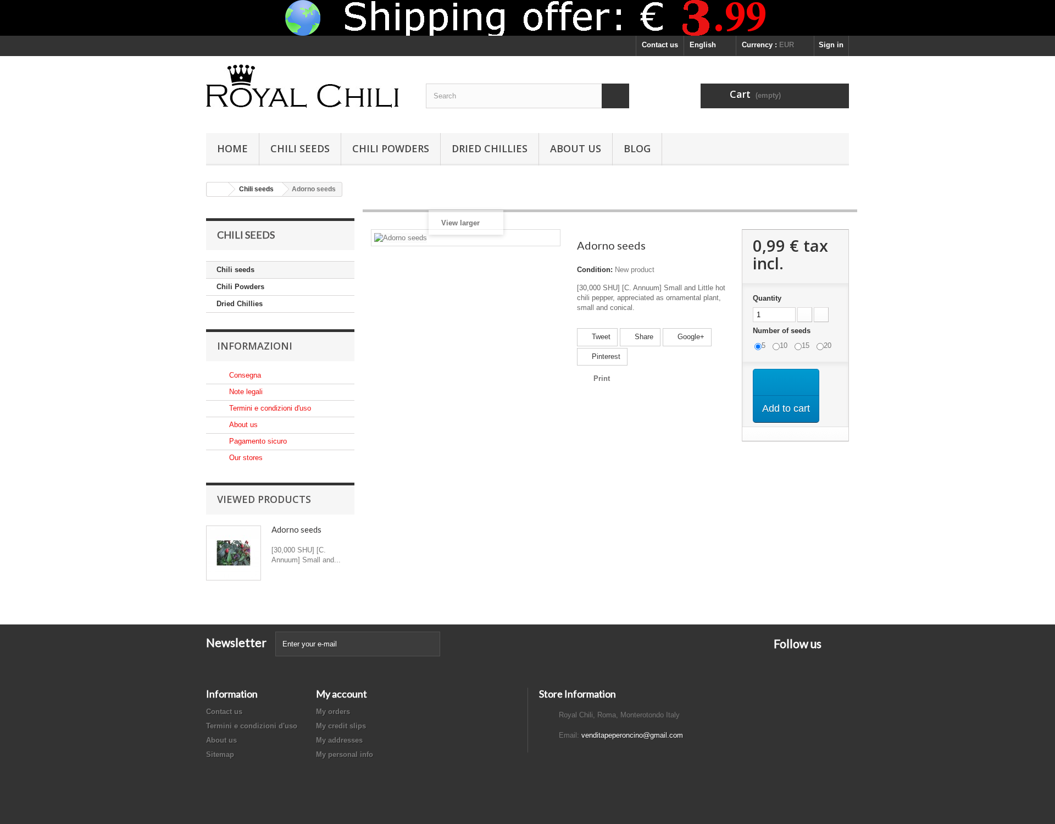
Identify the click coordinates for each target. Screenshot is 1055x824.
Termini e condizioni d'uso (269, 408)
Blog (637, 148)
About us (575, 148)
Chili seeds (300, 148)
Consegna (244, 375)
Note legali (245, 392)
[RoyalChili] (307, 91)
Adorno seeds (296, 529)
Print (601, 378)
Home (232, 148)
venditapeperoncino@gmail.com (632, 735)
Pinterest (605, 356)
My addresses (339, 740)
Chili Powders (390, 148)
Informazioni (254, 345)
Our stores (245, 458)
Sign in (831, 45)
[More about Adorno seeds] (233, 553)
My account (341, 694)
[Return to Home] (217, 189)
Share (642, 337)
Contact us (660, 45)
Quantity (767, 298)
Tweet (600, 337)
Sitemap (220, 754)
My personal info (344, 754)
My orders (333, 711)
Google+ (689, 337)
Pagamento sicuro (257, 441)
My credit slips (341, 726)
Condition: (595, 270)
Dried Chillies (490, 148)
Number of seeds (783, 331)
